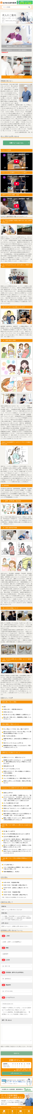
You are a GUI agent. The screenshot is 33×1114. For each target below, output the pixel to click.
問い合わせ (20, 1112)
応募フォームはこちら (16, 143)
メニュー (29, 1112)
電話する (4, 1112)
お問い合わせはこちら (16, 1073)
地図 (12, 1112)
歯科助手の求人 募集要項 (16, 77)
